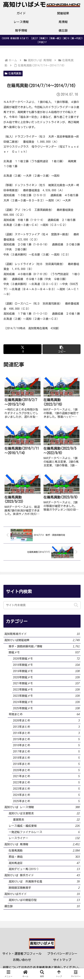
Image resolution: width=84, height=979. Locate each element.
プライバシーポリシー (62, 953)
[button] (61, 349)
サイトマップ (62, 959)
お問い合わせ (22, 959)
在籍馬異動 (14, 73)
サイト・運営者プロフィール (22, 953)
